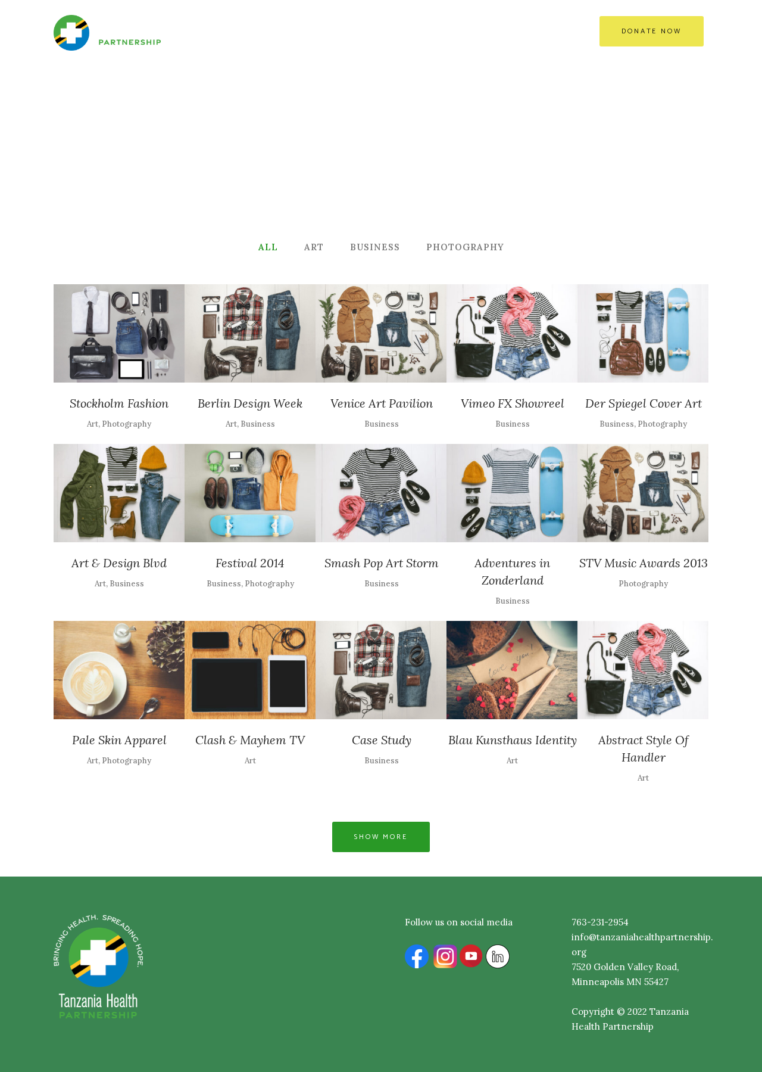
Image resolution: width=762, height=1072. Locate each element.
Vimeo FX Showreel (512, 403)
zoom (95, 331)
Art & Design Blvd (119, 562)
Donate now (652, 31)
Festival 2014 (250, 562)
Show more (381, 837)
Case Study (381, 739)
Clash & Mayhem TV (250, 739)
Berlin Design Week (250, 403)
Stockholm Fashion (119, 403)
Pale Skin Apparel (119, 739)
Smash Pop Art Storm (381, 562)
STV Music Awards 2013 (643, 562)
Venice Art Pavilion (381, 403)
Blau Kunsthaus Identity (512, 739)
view (145, 331)
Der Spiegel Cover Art (643, 403)
